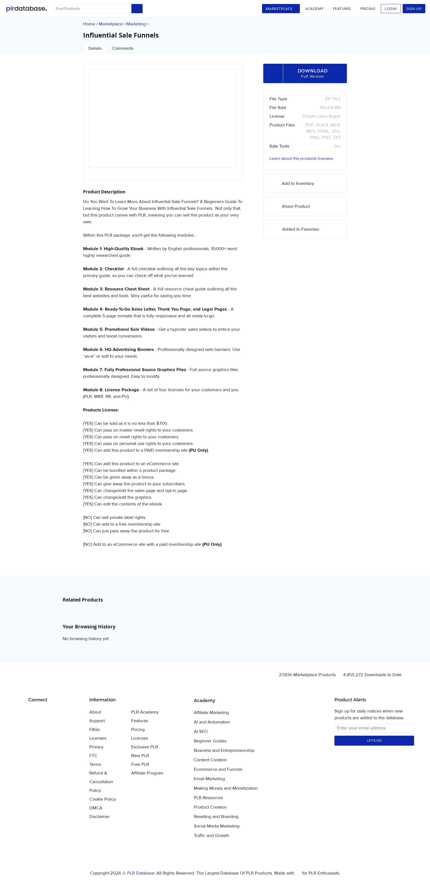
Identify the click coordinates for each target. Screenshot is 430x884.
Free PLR (140, 764)
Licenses (97, 738)
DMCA (95, 808)
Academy (314, 8)
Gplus (56, 712)
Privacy (96, 747)
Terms (95, 764)
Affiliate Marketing (211, 713)
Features (342, 8)
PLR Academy (145, 712)
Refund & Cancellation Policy (101, 781)
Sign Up (414, 8)
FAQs (94, 729)
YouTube (68, 712)
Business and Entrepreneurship (224, 750)
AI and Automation (212, 722)
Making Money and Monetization (226, 788)
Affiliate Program (147, 773)
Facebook (33, 712)
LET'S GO (374, 740)
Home (89, 24)
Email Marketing (209, 779)
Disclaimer (99, 817)
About (95, 712)
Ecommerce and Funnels (218, 769)
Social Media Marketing (216, 826)
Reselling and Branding (216, 817)
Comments (122, 48)
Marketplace (111, 24)
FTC (93, 756)
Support (97, 721)
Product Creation (210, 807)
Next (226, 123)
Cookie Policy (102, 799)
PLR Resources (208, 798)
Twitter (44, 712)
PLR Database (26, 9)
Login (391, 8)
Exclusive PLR (144, 747)
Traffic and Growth (211, 835)
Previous (99, 123)
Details (95, 48)
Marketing (136, 24)
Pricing (368, 8)
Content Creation (210, 760)
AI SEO (201, 731)
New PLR (140, 756)
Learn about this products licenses (301, 158)
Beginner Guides (210, 741)
